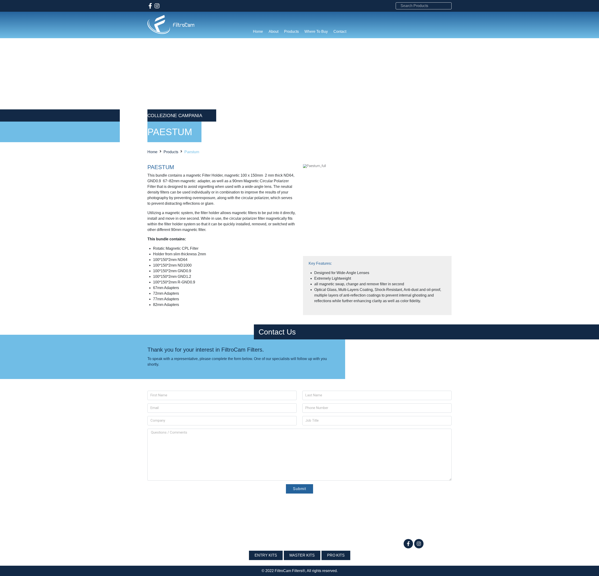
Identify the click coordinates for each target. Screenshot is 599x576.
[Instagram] (157, 6)
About (273, 31)
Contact (339, 31)
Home (258, 31)
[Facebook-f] (150, 6)
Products (291, 31)
